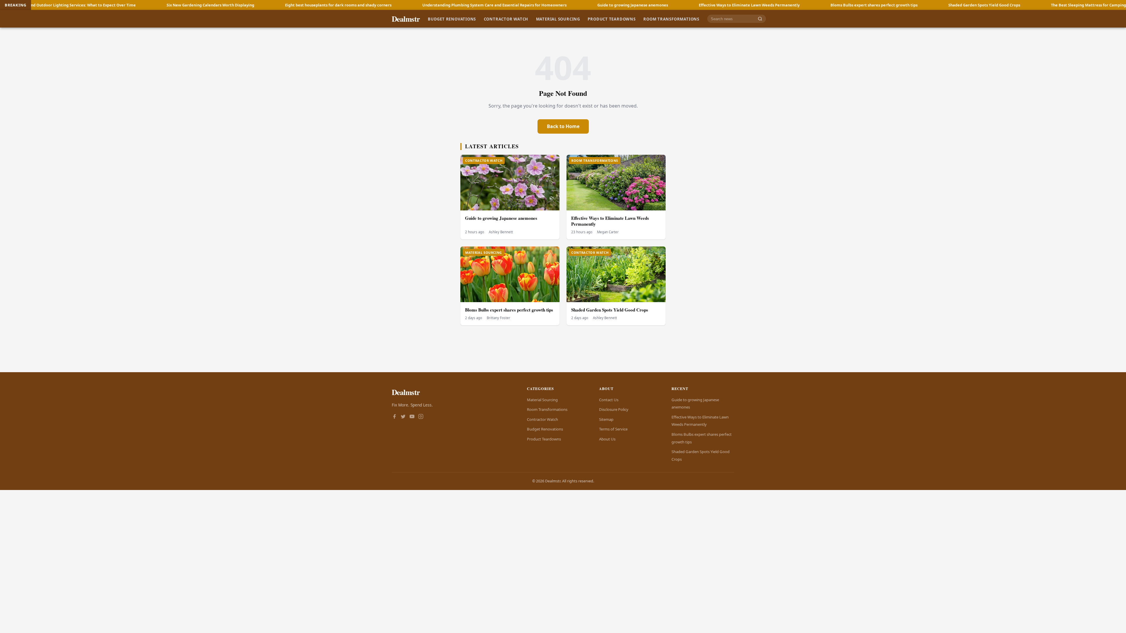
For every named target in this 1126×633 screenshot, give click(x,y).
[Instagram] (420, 417)
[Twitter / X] (403, 417)
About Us (607, 439)
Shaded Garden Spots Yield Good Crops (922, 5)
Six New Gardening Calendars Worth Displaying (148, 5)
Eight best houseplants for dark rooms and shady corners (276, 5)
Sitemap (606, 419)
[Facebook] (394, 417)
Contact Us (608, 399)
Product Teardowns (611, 18)
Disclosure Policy (613, 409)
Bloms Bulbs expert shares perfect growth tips (812, 5)
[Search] (760, 19)
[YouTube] (412, 417)
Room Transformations (671, 18)
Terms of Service (613, 429)
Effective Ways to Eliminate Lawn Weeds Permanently (687, 5)
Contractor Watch (506, 18)
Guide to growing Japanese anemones (570, 5)
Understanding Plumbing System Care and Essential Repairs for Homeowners (432, 5)
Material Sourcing (558, 18)
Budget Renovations (452, 18)
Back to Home (563, 126)
